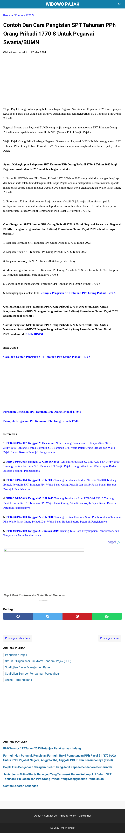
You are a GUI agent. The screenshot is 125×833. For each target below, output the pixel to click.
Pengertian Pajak (16, 654)
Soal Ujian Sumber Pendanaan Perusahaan (33, 673)
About (37, 815)
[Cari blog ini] (120, 4)
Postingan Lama (109, 638)
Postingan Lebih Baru (17, 638)
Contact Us (50, 815)
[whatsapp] (107, 616)
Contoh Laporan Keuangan (20, 786)
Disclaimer (85, 815)
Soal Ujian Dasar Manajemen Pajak (27, 667)
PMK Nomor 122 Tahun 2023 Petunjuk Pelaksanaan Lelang (42, 748)
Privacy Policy (68, 815)
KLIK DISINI (34, 334)
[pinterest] (77, 616)
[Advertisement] (62, 81)
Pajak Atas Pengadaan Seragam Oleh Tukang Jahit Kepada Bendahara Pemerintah (57, 767)
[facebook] (18, 616)
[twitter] (47, 616)
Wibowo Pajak (62, 4)
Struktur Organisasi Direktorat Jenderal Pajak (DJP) (38, 661)
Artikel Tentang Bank (18, 679)
